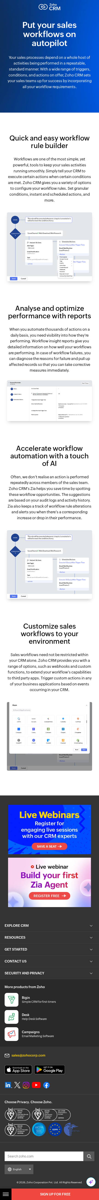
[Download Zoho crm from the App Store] (18, 1069)
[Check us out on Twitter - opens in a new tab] (17, 1085)
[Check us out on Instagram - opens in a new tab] (26, 1085)
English (17, 1169)
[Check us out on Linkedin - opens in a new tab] (8, 1085)
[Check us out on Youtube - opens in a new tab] (36, 1085)
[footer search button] (88, 1156)
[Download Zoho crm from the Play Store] (49, 1069)
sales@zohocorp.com (28, 1055)
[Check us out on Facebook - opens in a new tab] (46, 1085)
